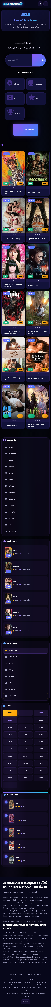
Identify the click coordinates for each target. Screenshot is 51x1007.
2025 (25, 713)
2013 (25, 742)
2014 (10, 742)
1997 (41, 778)
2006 (41, 756)
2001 (25, 770)
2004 (25, 763)
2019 (25, 727)
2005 (10, 763)
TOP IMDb (18, 113)
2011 (10, 749)
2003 (41, 763)
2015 (41, 734)
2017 (10, 734)
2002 (10, 770)
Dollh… (16, 612)
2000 (41, 770)
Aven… (17, 817)
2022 (25, 720)
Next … (15, 582)
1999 (10, 778)
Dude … (16, 551)
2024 (41, 713)
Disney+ (39, 99)
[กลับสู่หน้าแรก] (13, 4)
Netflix (16, 99)
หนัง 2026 (38, 84)
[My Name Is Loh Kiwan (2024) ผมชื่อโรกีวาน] (11, 859)
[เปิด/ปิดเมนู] (45, 3)
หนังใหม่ (16, 84)
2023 (10, 720)
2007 (25, 756)
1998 (25, 778)
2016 (25, 734)
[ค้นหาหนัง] (40, 3)
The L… (15, 597)
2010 (25, 749)
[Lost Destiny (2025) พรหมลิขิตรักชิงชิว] (11, 845)
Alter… (15, 628)
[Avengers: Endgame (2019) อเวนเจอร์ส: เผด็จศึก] (11, 818)
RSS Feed (37, 974)
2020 (10, 727)
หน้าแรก (13, 974)
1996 (10, 785)
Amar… (18, 830)
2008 (10, 756)
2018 (41, 727)
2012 (41, 742)
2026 (10, 713)
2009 (41, 749)
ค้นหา (44, 60)
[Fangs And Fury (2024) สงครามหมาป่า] (11, 804)
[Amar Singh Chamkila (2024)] (11, 832)
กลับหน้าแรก (29, 129)
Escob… (16, 566)
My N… (17, 858)
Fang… (17, 803)
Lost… (17, 844)
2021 (41, 720)
